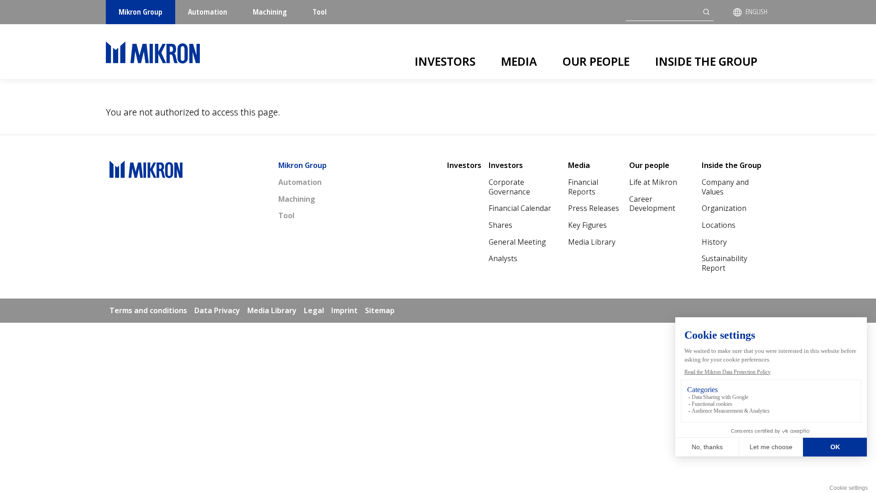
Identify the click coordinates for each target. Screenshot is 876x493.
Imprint (344, 310)
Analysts (503, 258)
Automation (207, 12)
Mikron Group (140, 12)
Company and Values (725, 187)
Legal (314, 310)
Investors (445, 61)
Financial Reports (583, 187)
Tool (320, 12)
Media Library (591, 242)
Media (519, 61)
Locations (718, 225)
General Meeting (517, 242)
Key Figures (587, 225)
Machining (270, 12)
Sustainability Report (724, 263)
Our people (596, 61)
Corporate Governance (509, 187)
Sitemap (380, 310)
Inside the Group (706, 61)
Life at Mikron (653, 182)
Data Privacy (217, 310)
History (714, 242)
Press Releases (593, 208)
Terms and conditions (148, 310)
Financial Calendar (520, 208)
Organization (724, 208)
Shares (500, 225)
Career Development (652, 204)
